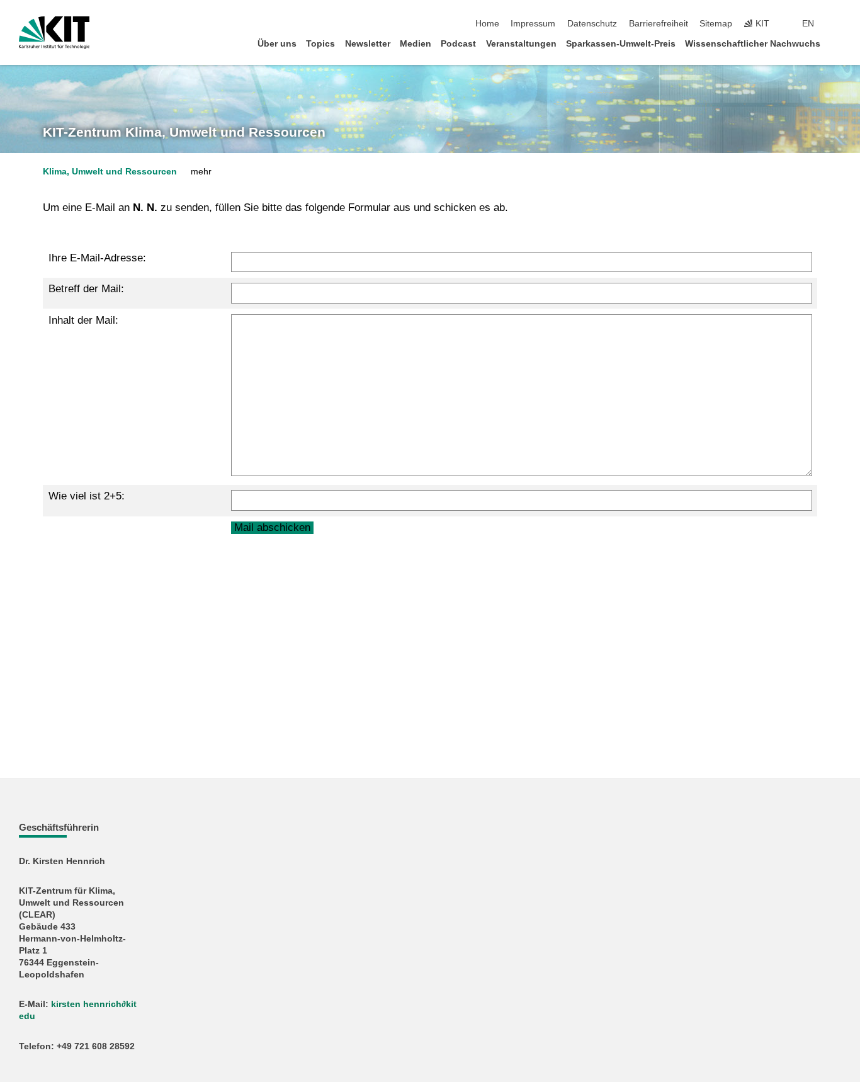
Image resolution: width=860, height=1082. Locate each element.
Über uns (277, 43)
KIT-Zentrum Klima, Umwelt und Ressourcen (184, 132)
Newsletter (367, 43)
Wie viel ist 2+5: (86, 496)
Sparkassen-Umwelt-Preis (621, 43)
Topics (320, 43)
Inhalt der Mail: (83, 320)
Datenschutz (592, 23)
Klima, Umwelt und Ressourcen (110, 171)
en (808, 23)
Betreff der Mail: (86, 289)
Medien (415, 43)
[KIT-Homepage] (54, 32)
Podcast (458, 43)
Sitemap (715, 23)
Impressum (533, 23)
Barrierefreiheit (658, 23)
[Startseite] (837, 43)
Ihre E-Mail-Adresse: (97, 258)
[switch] (837, 24)
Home (487, 23)
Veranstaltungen (521, 43)
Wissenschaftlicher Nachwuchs (752, 43)
